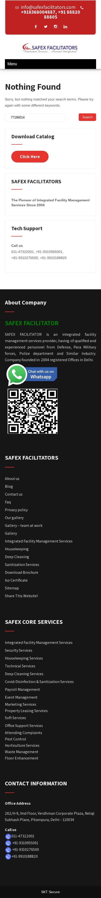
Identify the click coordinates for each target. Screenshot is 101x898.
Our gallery (14, 517)
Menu (12, 64)
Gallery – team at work (23, 525)
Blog (9, 486)
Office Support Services (24, 725)
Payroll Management (22, 689)
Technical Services (20, 666)
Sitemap (12, 588)
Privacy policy (16, 509)
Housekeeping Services (24, 658)
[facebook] (36, 26)
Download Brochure (22, 572)
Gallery (11, 533)
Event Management (21, 697)
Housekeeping (17, 549)
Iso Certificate (16, 580)
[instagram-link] (55, 26)
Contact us (14, 494)
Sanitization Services (22, 564)
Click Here (30, 156)
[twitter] (45, 26)
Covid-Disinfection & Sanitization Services (39, 681)
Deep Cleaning (17, 556)
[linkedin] (65, 26)
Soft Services (15, 717)
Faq (8, 502)
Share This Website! (21, 595)
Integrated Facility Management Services (39, 541)
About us (12, 478)
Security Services (18, 650)
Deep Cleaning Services (24, 673)
